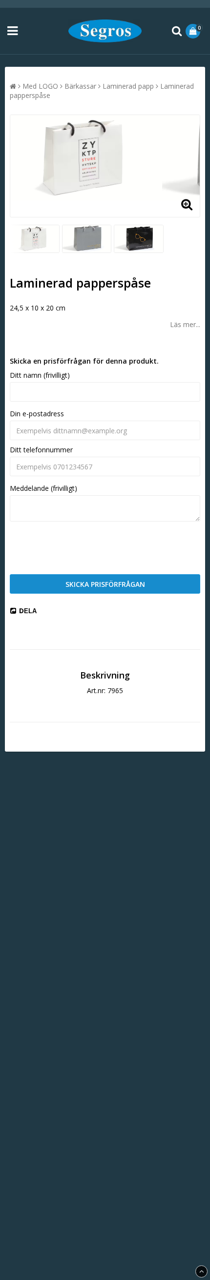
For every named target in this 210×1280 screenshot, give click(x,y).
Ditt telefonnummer (41, 449)
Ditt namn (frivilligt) (40, 375)
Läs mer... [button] (185, 324)
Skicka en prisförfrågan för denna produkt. (84, 361)
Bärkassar (80, 86)
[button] (194, 31)
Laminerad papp (128, 86)
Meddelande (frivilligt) (43, 488)
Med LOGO (40, 86)
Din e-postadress (37, 413)
